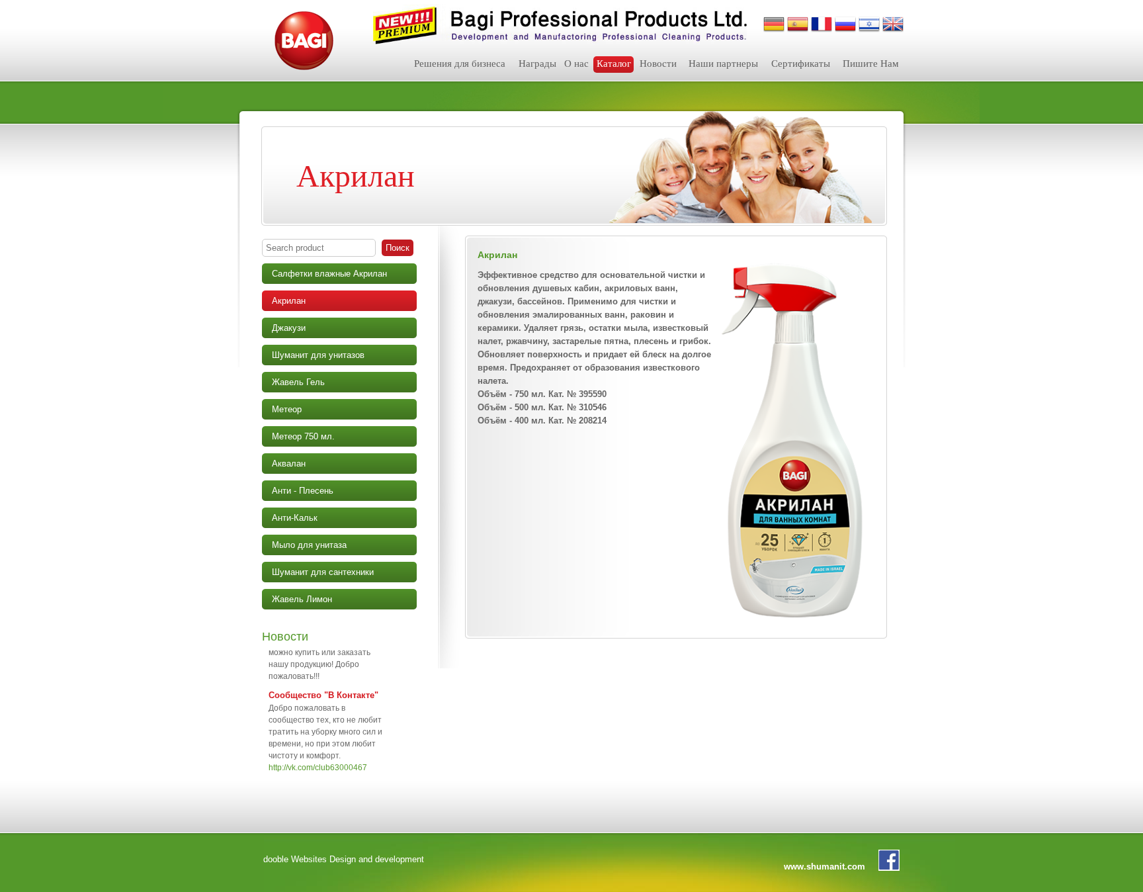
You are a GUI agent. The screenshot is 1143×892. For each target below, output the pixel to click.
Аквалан (289, 463)
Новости (658, 63)
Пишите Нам (871, 63)
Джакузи (289, 328)
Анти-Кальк (295, 518)
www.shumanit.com (824, 866)
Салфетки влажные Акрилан (329, 274)
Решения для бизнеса (459, 63)
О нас (576, 63)
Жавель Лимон (302, 599)
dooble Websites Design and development (343, 859)
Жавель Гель (298, 382)
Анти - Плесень (302, 491)
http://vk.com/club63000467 (318, 756)
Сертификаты (800, 63)
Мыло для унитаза (309, 545)
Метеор (287, 409)
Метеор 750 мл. (303, 436)
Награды (537, 63)
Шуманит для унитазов (318, 355)
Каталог (614, 63)
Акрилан (289, 301)
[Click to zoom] (794, 438)
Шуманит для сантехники (323, 572)
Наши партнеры (723, 63)
